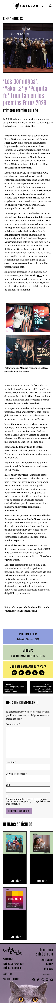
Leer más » (16, 880)
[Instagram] (42, 979)
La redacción (47, 959)
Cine (6, 18)
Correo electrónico (16, 773)
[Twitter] (38, 979)
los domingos (18, 655)
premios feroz (31, 655)
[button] (4, 6)
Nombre (11, 762)
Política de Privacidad (13, 963)
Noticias (17, 18)
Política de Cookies (12, 967)
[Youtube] (51, 979)
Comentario (13, 724)
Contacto (48, 968)
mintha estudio (13, 978)
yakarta (42, 655)
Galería (49, 964)
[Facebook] (33, 979)
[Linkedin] (47, 979)
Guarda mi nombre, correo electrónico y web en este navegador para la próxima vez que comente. (28, 801)
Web (8, 785)
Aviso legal (8, 959)
